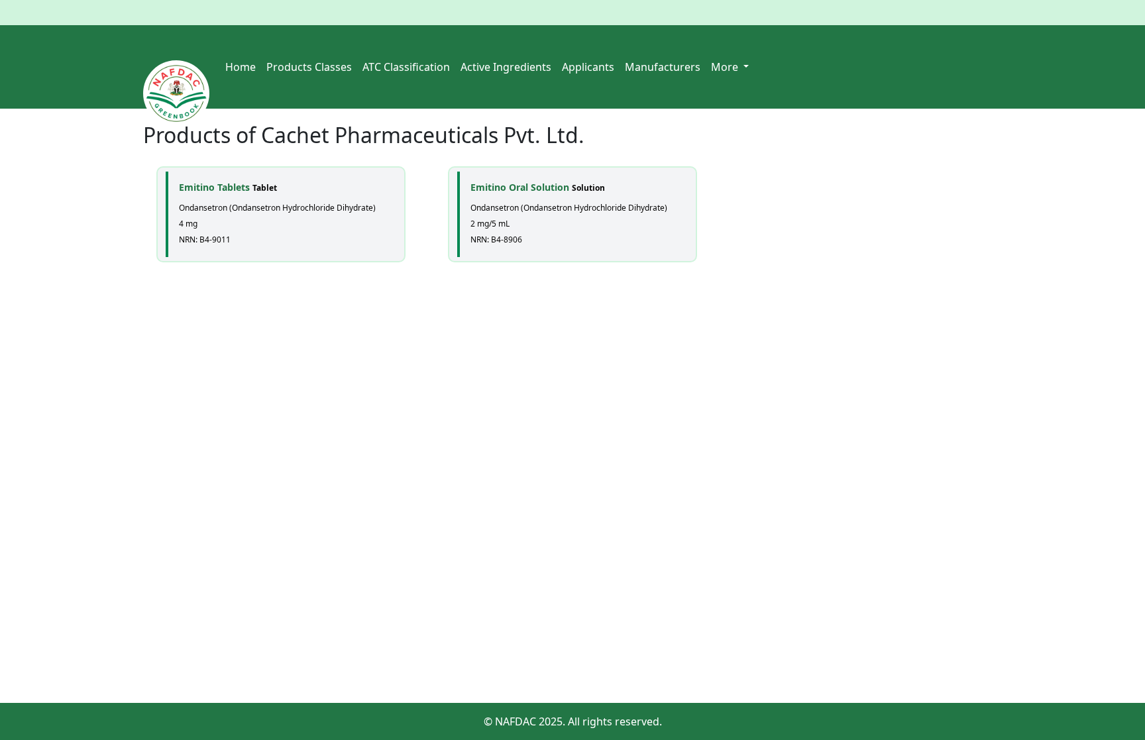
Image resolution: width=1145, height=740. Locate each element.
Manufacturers (662, 67)
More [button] (726, 67)
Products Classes (309, 67)
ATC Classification (406, 67)
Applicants (588, 67)
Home (240, 67)
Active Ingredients (506, 67)
